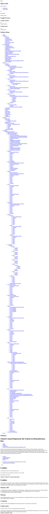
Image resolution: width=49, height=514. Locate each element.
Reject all (2, 512)
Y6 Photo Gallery (13, 104)
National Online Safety (12, 120)
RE (8, 417)
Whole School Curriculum (13, 132)
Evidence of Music (13, 352)
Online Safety (7, 119)
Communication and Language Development (18, 137)
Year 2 (9, 78)
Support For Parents (14, 172)
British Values (8, 49)
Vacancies (7, 41)
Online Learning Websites (15, 88)
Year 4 (9, 89)
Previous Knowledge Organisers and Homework (19, 72)
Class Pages (5, 8)
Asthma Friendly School (9, 47)
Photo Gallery (12, 68)
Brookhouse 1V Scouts (9, 123)
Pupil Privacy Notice (9, 129)
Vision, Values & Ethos (9, 42)
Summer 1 (14, 101)
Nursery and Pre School (14, 204)
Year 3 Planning (13, 308)
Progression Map (13, 169)
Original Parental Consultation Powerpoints (18, 363)
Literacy (11, 139)
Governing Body (8, 39)
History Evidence (13, 341)
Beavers (9, 126)
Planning (11, 245)
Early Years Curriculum (12, 133)
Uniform (6, 115)
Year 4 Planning (13, 309)
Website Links (12, 398)
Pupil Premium (8, 57)
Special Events (8, 114)
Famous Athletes (13, 397)
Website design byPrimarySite (9, 462)
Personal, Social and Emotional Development (18, 135)
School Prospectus (8, 40)
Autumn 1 (14, 97)
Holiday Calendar (8, 53)
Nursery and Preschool (12, 66)
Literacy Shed (15, 84)
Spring (11, 225)
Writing (9, 171)
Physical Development (14, 138)
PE (8, 388)
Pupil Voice (7, 118)
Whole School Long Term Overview (17, 162)
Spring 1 (14, 99)
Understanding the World (15, 141)
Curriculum (5, 130)
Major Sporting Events (14, 396)
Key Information (6, 44)
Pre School (12, 320)
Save (11, 512)
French (9, 306)
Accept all (7, 512)
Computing (10, 244)
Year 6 (9, 103)
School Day (7, 113)
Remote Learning (8, 58)
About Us (5, 35)
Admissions (7, 45)
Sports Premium (8, 61)
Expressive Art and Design (15, 142)
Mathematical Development (15, 140)
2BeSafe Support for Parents (15, 283)
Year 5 (9, 93)
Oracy (9, 184)
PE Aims (11, 399)
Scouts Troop (10, 128)
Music (9, 342)
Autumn (11, 215)
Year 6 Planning (13, 311)
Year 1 (9, 74)
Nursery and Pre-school (16, 216)
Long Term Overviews (14, 134)
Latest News (7, 109)
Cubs (9, 127)
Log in (4, 433)
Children (4, 117)
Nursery (11, 318)
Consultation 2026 (13, 370)
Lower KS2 (12, 421)
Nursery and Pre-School (14, 371)
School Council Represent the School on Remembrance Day (14, 447)
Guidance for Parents (14, 168)
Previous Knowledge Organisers (16, 67)
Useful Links (5, 9)
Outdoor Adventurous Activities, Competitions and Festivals (21, 395)
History (9, 329)
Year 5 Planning (13, 310)
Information (7, 107)
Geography (10, 316)
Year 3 (9, 85)
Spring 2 (14, 100)
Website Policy (5, 458)
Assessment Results (9, 46)
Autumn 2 (14, 98)
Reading (9, 151)
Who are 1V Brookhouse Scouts (14, 124)
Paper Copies (7, 112)
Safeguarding (7, 59)
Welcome (7, 36)
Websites (11, 69)
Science (9, 214)
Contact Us (7, 38)
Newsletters (7, 111)
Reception (9, 70)
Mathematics (10, 202)
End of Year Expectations (12, 431)
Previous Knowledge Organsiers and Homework (19, 96)
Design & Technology (12, 295)
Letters (6, 110)
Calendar (7, 63)
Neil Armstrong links (16, 83)
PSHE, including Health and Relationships (16, 362)
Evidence (12, 160)
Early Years (12, 419)
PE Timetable (12, 392)
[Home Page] (0, 11)
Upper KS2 (12, 422)
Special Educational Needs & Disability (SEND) (14, 60)
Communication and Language (16, 144)
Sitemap (4, 456)
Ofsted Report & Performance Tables (12, 54)
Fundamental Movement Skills (16, 393)
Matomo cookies (6, 497)
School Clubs (7, 121)
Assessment (12, 170)
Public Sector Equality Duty (10, 56)
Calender (9, 125)
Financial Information (9, 52)
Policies (6, 55)
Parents (4, 62)
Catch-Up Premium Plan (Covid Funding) (13, 50)
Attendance (7, 48)
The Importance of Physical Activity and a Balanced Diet (21, 394)
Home (4, 34)
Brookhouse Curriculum (9, 131)
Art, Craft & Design (11, 284)
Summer (11, 235)
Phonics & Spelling (11, 161)
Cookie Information (6, 457)
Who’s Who (7, 43)
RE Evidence (12, 430)
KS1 (11, 420)
